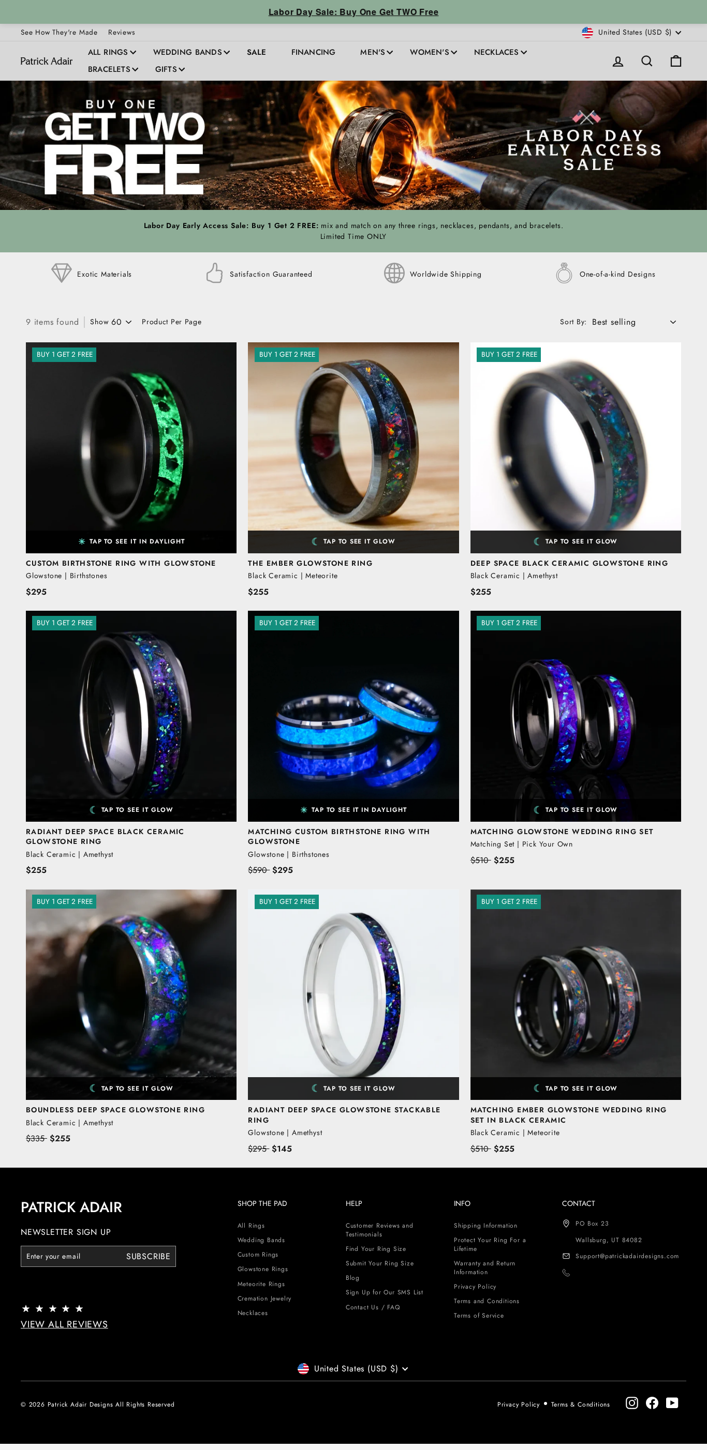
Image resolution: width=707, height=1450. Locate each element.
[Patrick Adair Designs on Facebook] (652, 1403)
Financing (313, 52)
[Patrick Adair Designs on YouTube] (672, 1403)
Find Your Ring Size (376, 1248)
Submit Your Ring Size (380, 1263)
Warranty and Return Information (484, 1268)
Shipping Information (486, 1225)
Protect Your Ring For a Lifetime (490, 1244)
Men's (372, 52)
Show (99, 322)
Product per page (171, 322)
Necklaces (496, 52)
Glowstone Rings (263, 1269)
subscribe (148, 1256)
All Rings (108, 52)
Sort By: (573, 322)
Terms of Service (479, 1315)
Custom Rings (258, 1254)
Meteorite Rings (261, 1284)
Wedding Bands (187, 52)
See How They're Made (59, 32)
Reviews (121, 32)
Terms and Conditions (487, 1301)
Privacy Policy (475, 1286)
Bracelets (109, 69)
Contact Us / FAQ (373, 1307)
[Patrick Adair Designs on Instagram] (632, 1403)
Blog (353, 1277)
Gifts (166, 69)
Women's (429, 52)
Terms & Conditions (580, 1404)
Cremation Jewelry (265, 1298)
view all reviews (64, 1324)
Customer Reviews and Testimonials (380, 1230)
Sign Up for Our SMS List (384, 1292)
